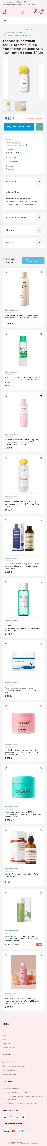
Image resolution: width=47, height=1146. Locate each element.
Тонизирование (13, 161)
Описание (11, 181)
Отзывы (10, 242)
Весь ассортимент (32, 260)
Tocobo (10, 169)
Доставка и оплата (10, 4)
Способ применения (16, 217)
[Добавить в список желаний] (39, 127)
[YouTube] (5, 1117)
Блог (33, 4)
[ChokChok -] (22, 12)
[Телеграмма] (17, 1117)
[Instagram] (11, 1117)
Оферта (21, 4)
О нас (28, 4)
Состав (10, 230)
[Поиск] (41, 20)
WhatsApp (23, 1117)
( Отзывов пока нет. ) (16, 145)
